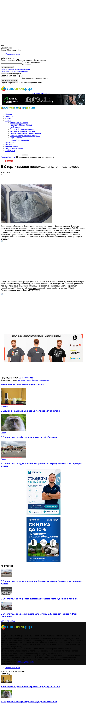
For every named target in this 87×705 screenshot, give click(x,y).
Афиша (8, 121)
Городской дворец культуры (22, 129)
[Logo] (9, 110)
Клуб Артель (15, 127)
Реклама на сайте (12, 54)
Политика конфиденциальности (14, 71)
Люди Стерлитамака (14, 148)
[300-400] (43, 514)
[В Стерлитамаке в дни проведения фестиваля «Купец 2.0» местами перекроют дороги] (13, 457)
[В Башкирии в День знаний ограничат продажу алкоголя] (13, 404)
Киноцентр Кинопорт (19, 123)
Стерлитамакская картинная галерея (25, 133)
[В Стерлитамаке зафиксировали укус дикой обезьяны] (13, 431)
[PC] (43, 104)
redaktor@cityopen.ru (25, 662)
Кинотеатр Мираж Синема (21, 125)
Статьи (8, 118)
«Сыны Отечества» (26, 378)
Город (3, 433)
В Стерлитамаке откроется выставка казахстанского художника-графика (39, 599)
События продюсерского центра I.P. (25, 136)
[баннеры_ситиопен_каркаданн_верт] (43, 561)
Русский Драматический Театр (23, 131)
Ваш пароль (27, 65)
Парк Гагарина (16, 138)
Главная (8, 114)
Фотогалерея (10, 142)
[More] (71, 178)
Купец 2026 (10, 151)
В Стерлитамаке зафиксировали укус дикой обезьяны (29, 437)
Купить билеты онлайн (19, 140)
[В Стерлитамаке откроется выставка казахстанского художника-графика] (6, 594)
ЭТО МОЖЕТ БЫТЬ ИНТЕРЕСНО (15, 384)
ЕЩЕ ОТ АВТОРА (36, 384)
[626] (43, 361)
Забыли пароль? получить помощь (15, 69)
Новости (9, 116)
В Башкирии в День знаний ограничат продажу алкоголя (30, 411)
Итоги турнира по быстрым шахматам (33, 380)
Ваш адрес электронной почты (35, 78)
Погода (8, 144)
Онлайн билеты (11, 146)
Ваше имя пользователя (32, 62)
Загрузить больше (8, 621)
